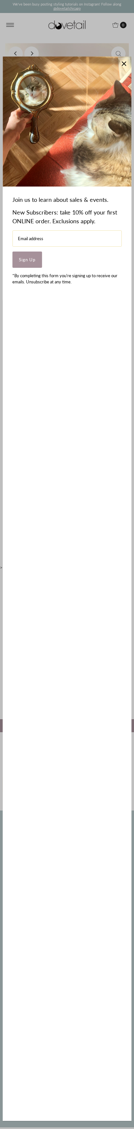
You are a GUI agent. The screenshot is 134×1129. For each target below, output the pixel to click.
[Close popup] (124, 64)
